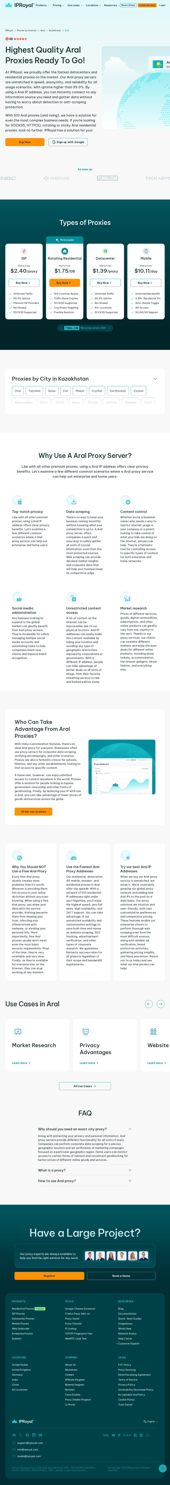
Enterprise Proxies (22, 1333)
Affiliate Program (75, 1379)
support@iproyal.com (30, 1443)
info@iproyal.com (27, 1449)
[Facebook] (27, 1435)
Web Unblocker (21, 1328)
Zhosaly (93, 402)
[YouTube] (40, 1435)
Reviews (70, 1389)
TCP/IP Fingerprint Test (78, 1333)
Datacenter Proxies (23, 1318)
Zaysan (138, 391)
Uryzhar (97, 391)
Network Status (127, 1333)
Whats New (124, 1328)
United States (20, 1364)
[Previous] (149, 1004)
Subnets (16, 1338)
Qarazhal (131, 402)
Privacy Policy (126, 1384)
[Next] (161, 1004)
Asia (43, 30)
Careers (69, 1374)
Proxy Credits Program (78, 1399)
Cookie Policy (126, 1399)
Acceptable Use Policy (131, 1394)
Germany (17, 1374)
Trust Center (125, 1404)
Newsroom (71, 1369)
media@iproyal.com (29, 1456)
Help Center (125, 1338)
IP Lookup (71, 1328)
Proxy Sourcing (127, 1369)
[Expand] (163, 1468)
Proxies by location (27, 30)
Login (162, 5)
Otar (18, 391)
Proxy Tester (72, 1318)
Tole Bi (59, 402)
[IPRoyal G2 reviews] (16, 38)
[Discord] (14, 1435)
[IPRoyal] (19, 5)
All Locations (20, 1389)
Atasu (76, 402)
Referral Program (74, 1384)
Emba (44, 402)
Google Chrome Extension (80, 1308)
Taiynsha (34, 391)
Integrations (125, 1323)
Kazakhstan (55, 30)
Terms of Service (127, 1379)
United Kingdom (21, 1369)
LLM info (70, 1404)
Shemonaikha (24, 402)
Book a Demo (128, 5)
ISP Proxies (18, 1313)
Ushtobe (111, 402)
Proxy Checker (73, 1323)
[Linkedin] (34, 1435)
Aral (67, 30)
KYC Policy (124, 1364)
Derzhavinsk (118, 391)
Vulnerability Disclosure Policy (136, 1389)
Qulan (52, 391)
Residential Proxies (23, 1308)
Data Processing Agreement (134, 1374)
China (15, 1384)
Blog (121, 1308)
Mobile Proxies (20, 1323)
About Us (70, 1364)
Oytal (148, 402)
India (15, 1379)
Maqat (80, 391)
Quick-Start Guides (129, 1318)
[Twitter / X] (21, 1435)
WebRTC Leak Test (76, 1338)
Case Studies (72, 1394)
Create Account (147, 5)
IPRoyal (9, 30)
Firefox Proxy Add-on (77, 1313)
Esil (65, 391)
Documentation (127, 1313)
